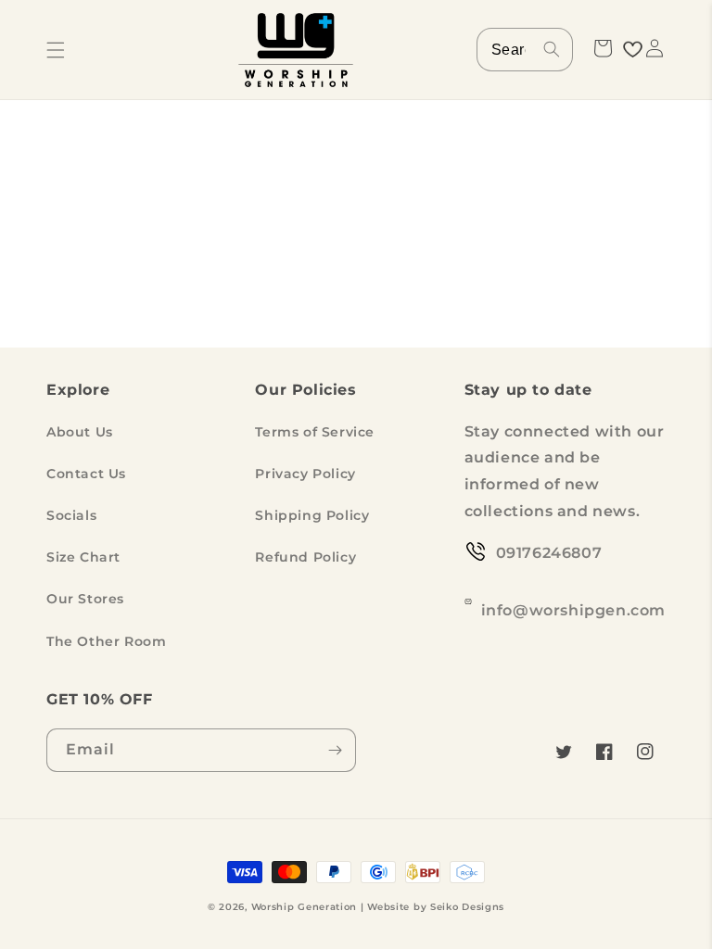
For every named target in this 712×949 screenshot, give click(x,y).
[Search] (551, 49)
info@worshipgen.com (573, 610)
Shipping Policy (312, 515)
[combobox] (524, 49)
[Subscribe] (334, 750)
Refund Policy (305, 557)
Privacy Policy (305, 473)
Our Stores (85, 598)
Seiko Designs (467, 907)
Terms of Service (315, 432)
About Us (79, 432)
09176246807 (549, 553)
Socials (71, 515)
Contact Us (86, 473)
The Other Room (106, 641)
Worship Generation (304, 907)
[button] (55, 50)
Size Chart (83, 557)
